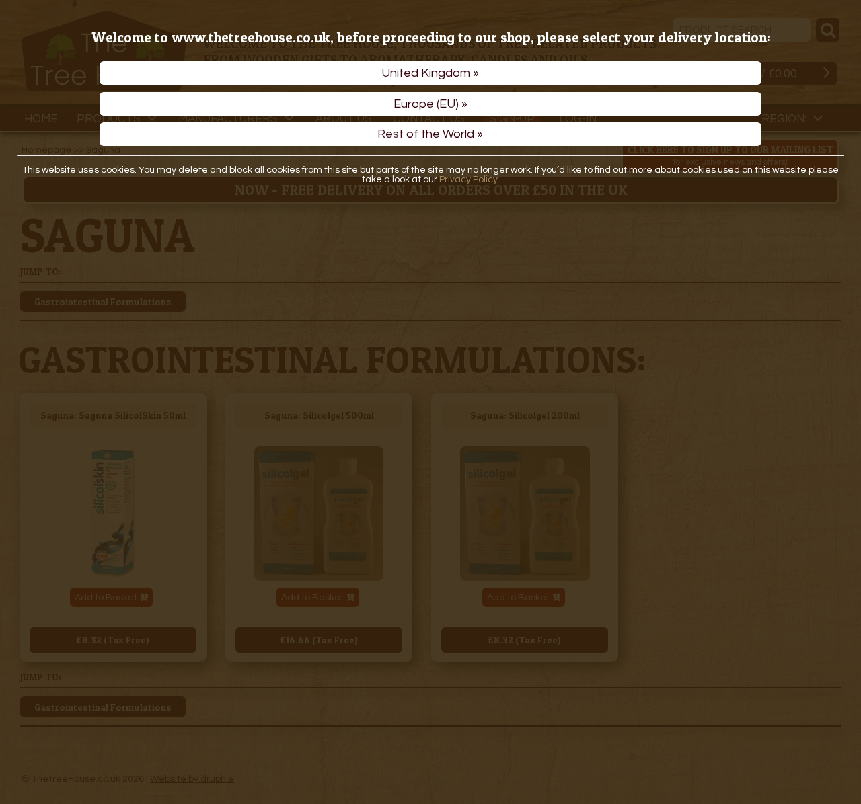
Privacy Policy (468, 179)
